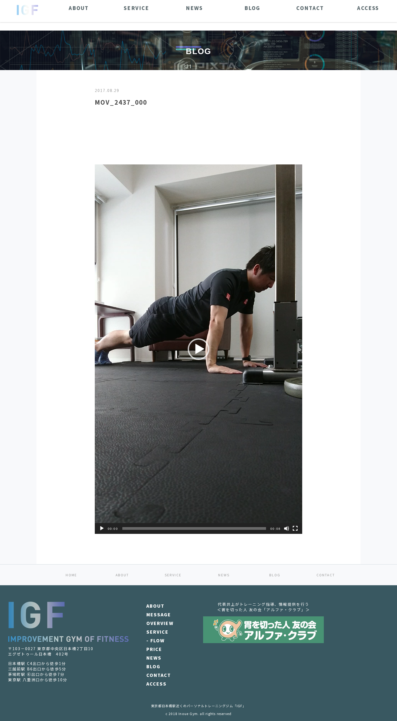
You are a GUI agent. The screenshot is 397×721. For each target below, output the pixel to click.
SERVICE (173, 575)
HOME (71, 575)
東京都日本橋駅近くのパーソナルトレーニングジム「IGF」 (198, 705)
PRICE (154, 649)
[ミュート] (286, 528)
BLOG (274, 575)
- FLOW (155, 640)
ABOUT (122, 575)
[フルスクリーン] (295, 528)
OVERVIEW (160, 623)
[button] (198, 349)
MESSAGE (158, 614)
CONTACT (326, 575)
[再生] (102, 528)
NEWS (224, 575)
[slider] (194, 528)
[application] (198, 349)
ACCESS (156, 683)
